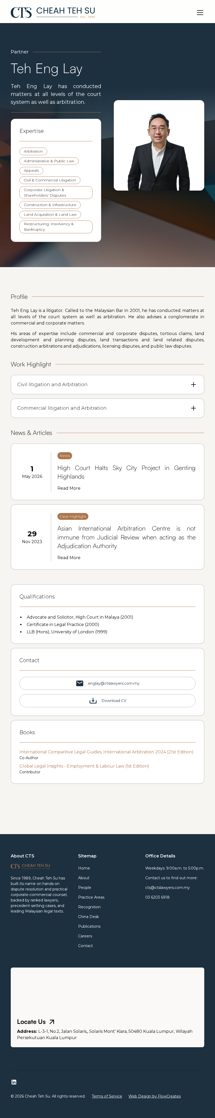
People (84, 887)
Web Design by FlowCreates (154, 1096)
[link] (107, 472)
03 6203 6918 (157, 897)
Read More (68, 488)
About (83, 878)
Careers (85, 936)
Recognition (89, 907)
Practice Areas (91, 897)
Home (84, 868)
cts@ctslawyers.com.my (167, 887)
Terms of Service (107, 1096)
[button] (199, 12)
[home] (53, 12)
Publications (89, 926)
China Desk (88, 916)
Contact (85, 945)
